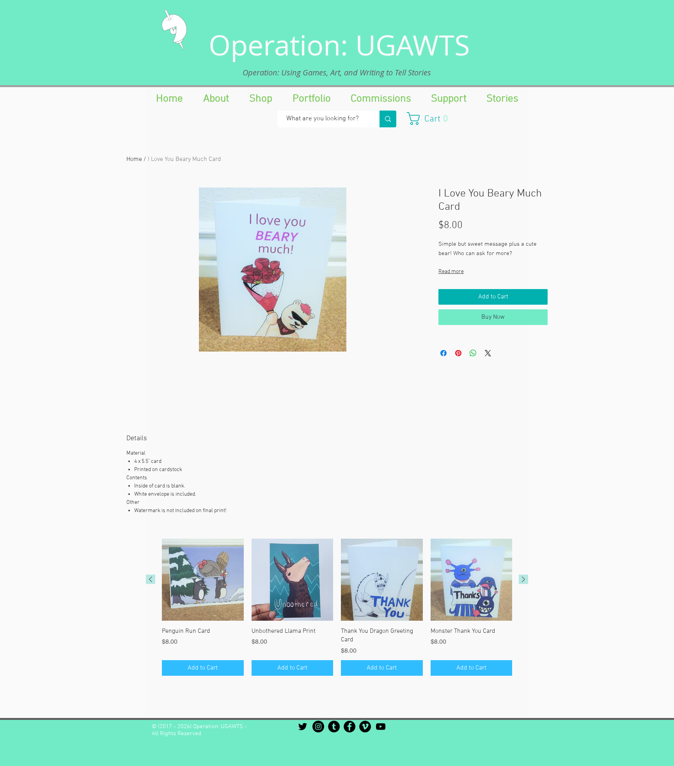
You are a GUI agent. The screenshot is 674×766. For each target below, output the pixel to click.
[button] (431, 118)
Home (134, 159)
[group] (337, 607)
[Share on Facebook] (443, 353)
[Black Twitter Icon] (303, 726)
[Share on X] (488, 353)
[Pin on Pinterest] (458, 353)
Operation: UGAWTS (339, 45)
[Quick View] (203, 580)
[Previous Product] (150, 579)
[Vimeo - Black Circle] (365, 726)
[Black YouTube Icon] (381, 726)
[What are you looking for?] (388, 119)
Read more (451, 271)
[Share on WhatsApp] (473, 353)
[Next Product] (523, 579)
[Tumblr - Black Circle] (334, 726)
